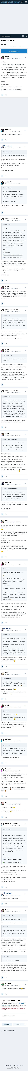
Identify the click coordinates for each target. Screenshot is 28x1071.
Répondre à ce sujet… (10, 1016)
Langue (6, 1065)
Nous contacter (14, 1065)
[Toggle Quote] (3, 151)
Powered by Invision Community (14, 1068)
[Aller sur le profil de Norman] (2, 770)
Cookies (22, 1065)
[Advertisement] (14, 19)
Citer (6, 95)
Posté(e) (12, 58)
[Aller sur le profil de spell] (2, 521)
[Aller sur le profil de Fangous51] (2, 740)
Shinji (4, 44)
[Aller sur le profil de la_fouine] (2, 984)
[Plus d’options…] (25, 58)
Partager (7, 1024)
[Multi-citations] (2, 95)
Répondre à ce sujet (14, 51)
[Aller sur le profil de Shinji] (2, 57)
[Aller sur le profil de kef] (2, 803)
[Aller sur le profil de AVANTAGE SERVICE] (2, 219)
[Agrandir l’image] (19, 471)
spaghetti (15, 898)
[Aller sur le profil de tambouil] (2, 146)
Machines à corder (19, 46)
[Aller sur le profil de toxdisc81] (2, 130)
